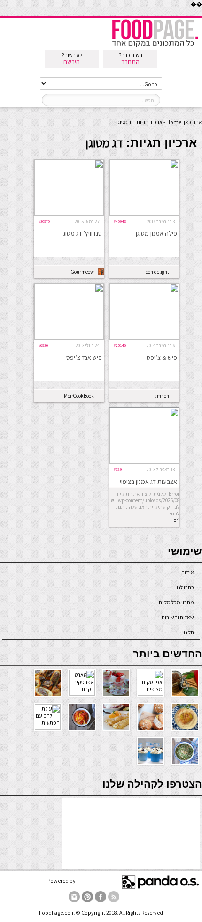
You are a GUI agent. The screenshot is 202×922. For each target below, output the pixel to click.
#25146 (120, 345)
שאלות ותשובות (178, 617)
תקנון (188, 632)
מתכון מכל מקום (176, 602)
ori (176, 520)
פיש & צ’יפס (162, 357)
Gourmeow (82, 271)
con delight (157, 271)
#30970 (44, 220)
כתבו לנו (185, 587)
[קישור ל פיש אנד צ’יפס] (69, 337)
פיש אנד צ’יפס (84, 357)
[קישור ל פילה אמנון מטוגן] (144, 213)
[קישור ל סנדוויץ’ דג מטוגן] (69, 213)
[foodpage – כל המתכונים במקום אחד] (155, 46)
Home (173, 122)
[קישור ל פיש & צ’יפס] (144, 337)
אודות (187, 572)
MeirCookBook (79, 396)
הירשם (71, 62)
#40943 (120, 220)
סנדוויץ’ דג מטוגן (82, 233)
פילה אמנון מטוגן (156, 233)
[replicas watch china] (201, 13)
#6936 (43, 345)
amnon (162, 396)
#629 (118, 469)
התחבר (130, 62)
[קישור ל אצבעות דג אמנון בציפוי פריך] (144, 461)
